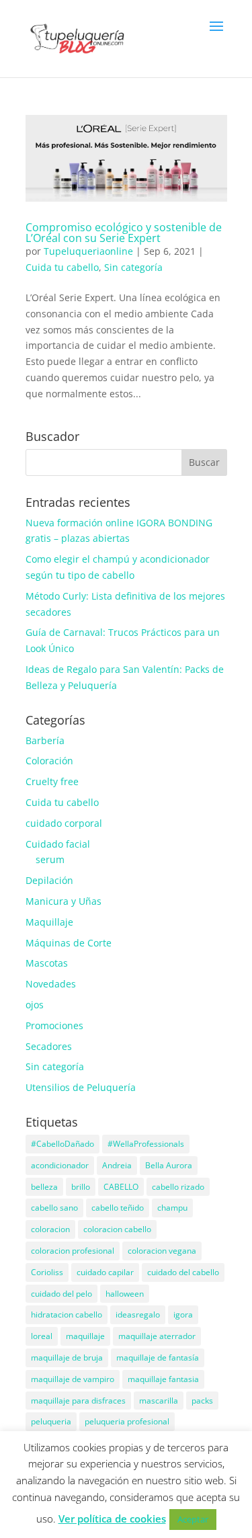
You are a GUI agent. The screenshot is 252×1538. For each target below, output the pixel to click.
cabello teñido (117, 1207)
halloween (125, 1293)
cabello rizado (178, 1186)
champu (172, 1207)
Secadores (49, 1046)
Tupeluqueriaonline (88, 251)
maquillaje (85, 1336)
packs (202, 1400)
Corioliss (47, 1272)
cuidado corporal (64, 823)
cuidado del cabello (183, 1272)
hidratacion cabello (66, 1314)
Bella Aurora (168, 1165)
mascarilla (158, 1400)
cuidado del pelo (61, 1293)
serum (50, 859)
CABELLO (120, 1186)
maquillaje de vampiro (72, 1379)
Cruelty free (52, 781)
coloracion (50, 1229)
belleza (44, 1186)
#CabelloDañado (62, 1143)
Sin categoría (133, 267)
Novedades (51, 983)
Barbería (45, 740)
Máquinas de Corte (69, 942)
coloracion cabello (117, 1229)
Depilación (49, 880)
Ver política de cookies (112, 1518)
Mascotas (47, 963)
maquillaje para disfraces (78, 1400)
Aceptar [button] (192, 1519)
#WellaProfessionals (146, 1143)
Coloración (49, 760)
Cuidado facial (58, 844)
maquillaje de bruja (67, 1357)
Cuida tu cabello (62, 267)
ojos (35, 1004)
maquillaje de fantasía (157, 1357)
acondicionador (60, 1165)
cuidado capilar (105, 1272)
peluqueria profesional (127, 1421)
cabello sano (54, 1207)
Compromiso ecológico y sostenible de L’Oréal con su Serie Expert (124, 232)
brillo (80, 1186)
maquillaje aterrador (157, 1336)
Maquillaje (49, 922)
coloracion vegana (162, 1250)
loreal (41, 1336)
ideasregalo (138, 1314)
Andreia (117, 1165)
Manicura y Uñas (63, 901)
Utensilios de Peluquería (81, 1087)
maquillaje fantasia (163, 1379)
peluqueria (51, 1421)
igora (183, 1314)
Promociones (54, 1025)
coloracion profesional (72, 1250)
